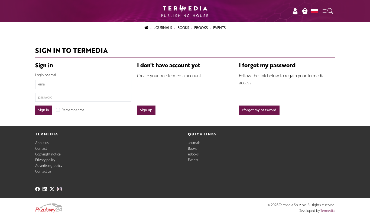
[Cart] (305, 11)
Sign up (146, 110)
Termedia (327, 210)
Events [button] (219, 27)
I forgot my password (259, 110)
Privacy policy (45, 160)
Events (193, 160)
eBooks (201, 27)
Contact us (43, 171)
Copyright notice (48, 154)
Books (183, 27)
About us (41, 143)
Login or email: (46, 75)
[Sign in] (295, 11)
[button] (327, 11)
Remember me (73, 110)
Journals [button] (163, 27)
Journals (194, 143)
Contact (41, 148)
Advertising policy (48, 165)
